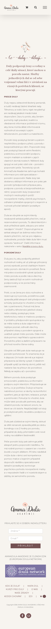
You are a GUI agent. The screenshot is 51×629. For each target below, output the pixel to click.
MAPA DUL (32, 586)
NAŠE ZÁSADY (22, 593)
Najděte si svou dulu (32, 246)
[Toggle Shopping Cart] (27, 7)
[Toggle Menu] (45, 7)
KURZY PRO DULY (15, 589)
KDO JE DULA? (12, 586)
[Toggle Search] (35, 7)
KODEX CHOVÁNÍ (12, 596)
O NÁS (34, 589)
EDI (31, 596)
